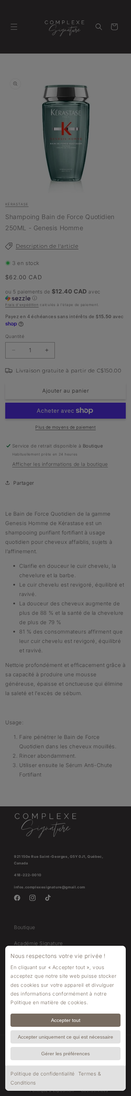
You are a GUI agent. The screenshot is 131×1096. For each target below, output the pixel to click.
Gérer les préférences (65, 1053)
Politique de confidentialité (42, 1074)
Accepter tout (65, 1020)
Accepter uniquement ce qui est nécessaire (65, 1037)
